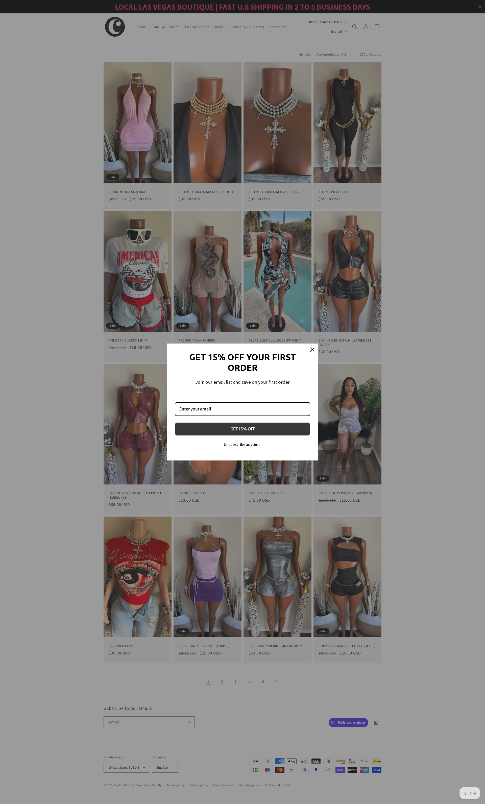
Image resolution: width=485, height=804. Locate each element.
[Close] (312, 350)
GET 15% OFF (242, 428)
